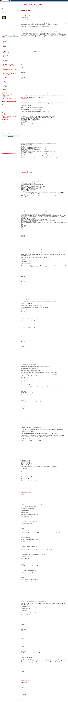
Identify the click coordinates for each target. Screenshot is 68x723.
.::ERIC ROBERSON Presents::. (7, 112)
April (4, 82)
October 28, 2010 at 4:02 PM (26, 566)
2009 (3, 88)
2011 (3, 46)
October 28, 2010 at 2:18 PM (26, 472)
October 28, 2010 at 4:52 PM (26, 636)
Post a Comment (23, 694)
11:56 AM (27, 12)
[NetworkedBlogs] (10, 135)
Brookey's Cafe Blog (34, 4)
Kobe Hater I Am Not (6, 55)
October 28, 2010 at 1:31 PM (26, 339)
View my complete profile (6, 38)
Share (22, 703)
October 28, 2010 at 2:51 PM (26, 524)
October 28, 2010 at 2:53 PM (26, 533)
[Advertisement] (28, 712)
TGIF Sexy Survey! (6, 52)
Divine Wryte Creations (6, 104)
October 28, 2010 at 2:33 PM (26, 492)
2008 (3, 89)
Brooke (22, 346)
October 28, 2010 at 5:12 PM (26, 669)
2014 (3, 42)
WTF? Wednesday (5, 68)
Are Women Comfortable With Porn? (8, 64)
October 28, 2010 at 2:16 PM (26, 398)
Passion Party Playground (6, 115)
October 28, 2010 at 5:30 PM (26, 685)
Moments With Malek (6, 97)
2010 (3, 47)
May (4, 81)
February (5, 85)
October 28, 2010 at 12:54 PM (26, 98)
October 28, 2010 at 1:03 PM (26, 233)
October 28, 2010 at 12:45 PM (26, 70)
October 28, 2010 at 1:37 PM (26, 344)
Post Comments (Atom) (28, 697)
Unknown (22, 174)
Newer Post (22, 695)
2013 (3, 43)
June (4, 80)
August (5, 77)
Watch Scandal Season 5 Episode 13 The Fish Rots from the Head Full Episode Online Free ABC (9, 99)
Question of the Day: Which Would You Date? (9, 73)
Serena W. (22, 72)
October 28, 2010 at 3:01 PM (26, 550)
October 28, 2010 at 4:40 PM (26, 573)
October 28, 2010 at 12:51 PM (26, 75)
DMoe (22, 405)
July (4, 78)
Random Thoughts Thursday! (26, 10)
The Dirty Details (5, 119)
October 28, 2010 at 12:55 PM (26, 112)
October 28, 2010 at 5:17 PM (26, 680)
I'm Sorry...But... (5, 61)
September (5, 76)
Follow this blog (10, 136)
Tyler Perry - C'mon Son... (6, 57)
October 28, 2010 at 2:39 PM (26, 517)
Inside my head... (5, 109)
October (5, 51)
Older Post (64, 695)
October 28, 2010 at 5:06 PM (26, 653)
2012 (3, 45)
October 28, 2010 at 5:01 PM (26, 644)
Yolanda (22, 281)
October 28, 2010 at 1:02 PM (26, 172)
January (5, 86)
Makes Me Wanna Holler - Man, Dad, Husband (9, 101)
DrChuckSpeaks (5, 93)
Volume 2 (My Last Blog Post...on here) (7, 110)
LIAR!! (4, 56)
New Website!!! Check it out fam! (7, 113)
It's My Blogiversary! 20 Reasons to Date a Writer (10, 69)
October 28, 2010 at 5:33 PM (26, 692)
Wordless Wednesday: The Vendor (7, 107)
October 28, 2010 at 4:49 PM (26, 622)
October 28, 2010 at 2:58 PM (26, 542)
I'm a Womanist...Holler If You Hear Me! (8, 65)
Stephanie (22, 67)
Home (44, 695)
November (5, 50)
